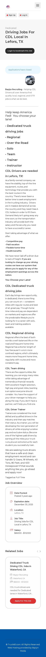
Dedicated (10, 28)
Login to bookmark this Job (20, 51)
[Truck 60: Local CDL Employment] (19, 6)
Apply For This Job (23, 601)
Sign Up (11, 15)
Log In (24, 15)
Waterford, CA (19, 578)
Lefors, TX (19, 513)
